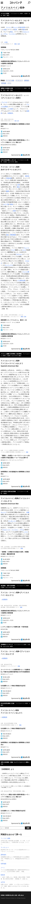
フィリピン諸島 (10, 80)
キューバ (15, 27)
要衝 (11, 204)
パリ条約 (10, 109)
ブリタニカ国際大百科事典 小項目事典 (11, 353)
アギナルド (19, 254)
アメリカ (4, 102)
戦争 (15, 29)
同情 (14, 211)
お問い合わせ (21, 895)
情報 (15, 44)
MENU (2, 2)
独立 (11, 32)
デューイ (26, 248)
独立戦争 (22, 27)
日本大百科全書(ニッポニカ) (8, 160)
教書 (14, 235)
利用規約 (3, 895)
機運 (7, 191)
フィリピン (12, 34)
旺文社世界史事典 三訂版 (7, 703)
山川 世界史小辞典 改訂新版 (8, 491)
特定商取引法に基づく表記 (11, 895)
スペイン (9, 27)
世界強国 (3, 83)
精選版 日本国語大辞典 (7, 88)
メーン (9, 83)
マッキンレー (19, 80)
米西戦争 (10, 113)
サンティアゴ (9, 265)
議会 (7, 235)
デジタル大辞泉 (5, 13)
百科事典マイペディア (7, 644)
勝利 (23, 29)
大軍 (18, 184)
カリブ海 (6, 204)
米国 (4, 29)
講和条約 (26, 80)
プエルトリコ (6, 529)
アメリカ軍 (25, 272)
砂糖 (27, 512)
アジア (13, 250)
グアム (5, 34)
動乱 (18, 187)
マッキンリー (12, 521)
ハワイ (26, 532)
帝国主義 (9, 178)
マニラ (24, 250)
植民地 (27, 176)
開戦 (11, 235)
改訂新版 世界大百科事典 (8, 585)
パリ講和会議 (21, 280)
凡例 (18, 44)
